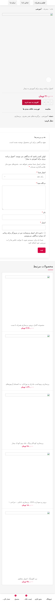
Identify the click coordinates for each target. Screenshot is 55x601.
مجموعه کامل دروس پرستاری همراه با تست (27, 325)
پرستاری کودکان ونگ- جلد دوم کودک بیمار (27, 443)
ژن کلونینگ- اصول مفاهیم (27, 579)
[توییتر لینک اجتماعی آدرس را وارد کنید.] (38, 121)
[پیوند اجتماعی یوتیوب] (32, 121)
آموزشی (38, 9)
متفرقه (45, 9)
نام (44, 212)
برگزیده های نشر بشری (31, 116)
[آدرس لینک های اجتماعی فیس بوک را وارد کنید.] (41, 121)
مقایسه (48, 109)
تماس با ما (25, 3)
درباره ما (12, 3)
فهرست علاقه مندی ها (31, 109)
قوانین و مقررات (40, 3)
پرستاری (17, 116)
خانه (51, 9)
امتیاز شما (41, 172)
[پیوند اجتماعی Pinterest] (30, 121)
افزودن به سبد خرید (31, 102)
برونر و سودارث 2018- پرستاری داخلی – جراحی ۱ (27, 502)
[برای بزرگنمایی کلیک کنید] (48, 79)
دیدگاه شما (41, 183)
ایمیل (43, 222)
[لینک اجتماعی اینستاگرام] (35, 121)
